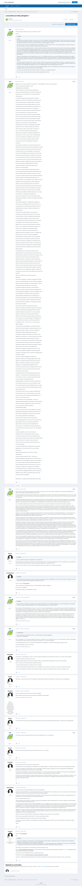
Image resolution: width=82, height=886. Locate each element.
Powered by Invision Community (41, 884)
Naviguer (7, 5)
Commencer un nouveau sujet (57, 24)
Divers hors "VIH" (19, 20)
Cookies (41, 882)
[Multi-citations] (16, 77)
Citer (19, 482)
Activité (12, 5)
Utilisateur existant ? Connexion (64, 2)
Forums (6, 8)
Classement (17, 5)
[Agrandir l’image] (26, 583)
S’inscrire (74, 2)
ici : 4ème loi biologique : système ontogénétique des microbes (36, 854)
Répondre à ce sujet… (16, 870)
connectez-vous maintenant (41, 866)
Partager (66, 19)
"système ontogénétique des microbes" (26, 849)
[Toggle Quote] (17, 36)
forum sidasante (9, 2)
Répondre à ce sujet (71, 24)
